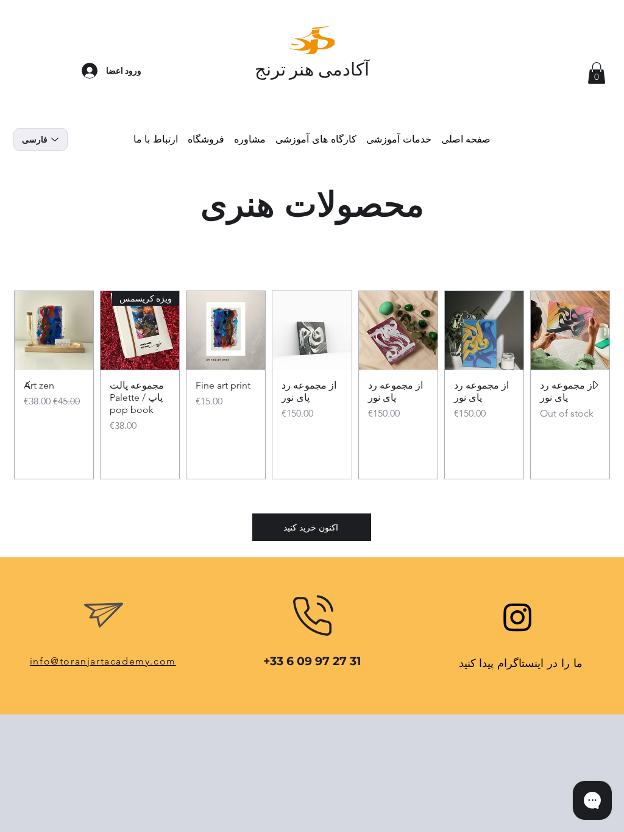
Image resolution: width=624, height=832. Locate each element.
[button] (596, 73)
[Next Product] (28, 385)
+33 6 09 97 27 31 (312, 661)
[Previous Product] (596, 385)
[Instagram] (517, 616)
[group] (312, 385)
